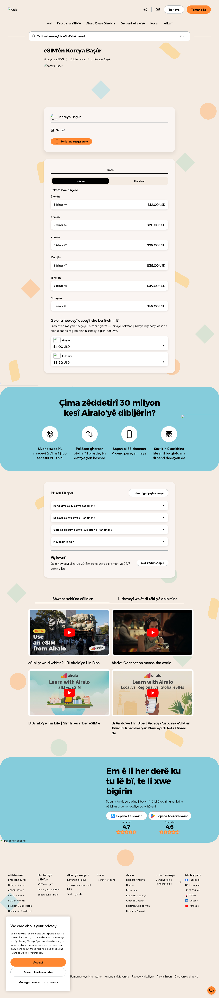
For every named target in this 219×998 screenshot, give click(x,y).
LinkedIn (193, 900)
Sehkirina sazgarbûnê (74, 141)
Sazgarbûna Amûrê (48, 894)
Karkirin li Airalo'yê (135, 910)
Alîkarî (168, 23)
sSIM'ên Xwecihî (79, 59)
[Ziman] (145, 10)
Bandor (130, 885)
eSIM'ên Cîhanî (16, 890)
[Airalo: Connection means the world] (152, 632)
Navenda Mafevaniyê (116, 976)
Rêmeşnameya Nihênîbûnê (85, 976)
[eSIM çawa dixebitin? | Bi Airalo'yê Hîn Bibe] (69, 632)
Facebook (194, 879)
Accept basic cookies (38, 972)
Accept (38, 962)
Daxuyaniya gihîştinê (186, 976)
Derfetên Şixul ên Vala (138, 905)
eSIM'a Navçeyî (16, 895)
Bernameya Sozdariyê (20, 910)
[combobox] (109, 36)
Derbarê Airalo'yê (133, 23)
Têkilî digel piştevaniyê (148, 493)
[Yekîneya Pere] (158, 10)
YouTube (194, 905)
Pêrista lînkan (164, 976)
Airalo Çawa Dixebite (100, 23)
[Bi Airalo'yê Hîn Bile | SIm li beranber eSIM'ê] (69, 693)
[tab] (109, 170)
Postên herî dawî (106, 879)
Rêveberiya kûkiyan (143, 976)
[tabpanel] (109, 242)
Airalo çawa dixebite (49, 889)
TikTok (192, 895)
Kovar (154, 23)
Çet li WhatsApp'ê (152, 563)
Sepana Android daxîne (172, 816)
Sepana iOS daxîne (129, 816)
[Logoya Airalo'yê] (18, 9)
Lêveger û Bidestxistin (20, 905)
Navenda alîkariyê (76, 879)
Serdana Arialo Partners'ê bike (164, 881)
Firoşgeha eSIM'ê (69, 23)
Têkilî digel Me (74, 894)
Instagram (194, 885)
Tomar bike (199, 9)
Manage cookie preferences (38, 982)
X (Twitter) (194, 890)
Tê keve (173, 9)
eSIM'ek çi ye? (45, 884)
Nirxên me (131, 890)
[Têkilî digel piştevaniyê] (211, 990)
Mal (49, 23)
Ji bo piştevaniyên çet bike (79, 887)
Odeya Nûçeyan (135, 900)
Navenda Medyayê (136, 895)
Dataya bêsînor (16, 885)
